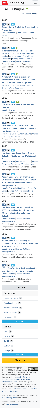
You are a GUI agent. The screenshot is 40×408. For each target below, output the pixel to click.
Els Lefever (15, 136)
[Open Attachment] (17, 74)
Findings (7, 350)
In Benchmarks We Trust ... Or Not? (17, 51)
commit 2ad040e (12, 404)
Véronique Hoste (8, 276)
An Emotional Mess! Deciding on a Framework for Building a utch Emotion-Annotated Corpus (20, 243)
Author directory (30, 14)
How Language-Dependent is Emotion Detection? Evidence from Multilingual (19, 156)
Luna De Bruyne (8, 61)
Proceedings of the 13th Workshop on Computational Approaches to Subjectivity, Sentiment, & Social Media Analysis (19, 115)
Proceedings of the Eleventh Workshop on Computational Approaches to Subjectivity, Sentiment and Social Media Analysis (19, 226)
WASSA (7, 336)
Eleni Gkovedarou (9, 33)
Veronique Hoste (28, 164)
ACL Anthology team (9, 398)
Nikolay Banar (17, 59)
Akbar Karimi (21, 188)
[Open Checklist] (17, 48)
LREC (6, 331)
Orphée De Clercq (23, 274)
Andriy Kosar (28, 56)
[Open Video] (17, 102)
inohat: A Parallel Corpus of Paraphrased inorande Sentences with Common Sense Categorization (18, 80)
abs (12, 24)
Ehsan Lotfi (6, 59)
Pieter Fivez (29, 59)
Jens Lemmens (15, 56)
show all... (20, 321)
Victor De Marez (18, 53)
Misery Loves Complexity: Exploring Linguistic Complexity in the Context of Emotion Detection (19, 128)
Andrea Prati (13, 191)
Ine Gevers (6, 53)
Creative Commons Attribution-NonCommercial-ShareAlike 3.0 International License (17, 379)
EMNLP (7, 346)
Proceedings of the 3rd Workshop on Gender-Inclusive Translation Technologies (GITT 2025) (20, 41)
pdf (4, 24)
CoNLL (6, 341)
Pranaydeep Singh (9, 134)
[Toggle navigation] (35, 2)
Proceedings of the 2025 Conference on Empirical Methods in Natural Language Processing (18, 67)
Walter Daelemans (23, 61)
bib (8, 24)
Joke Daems (22, 33)
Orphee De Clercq (23, 218)
